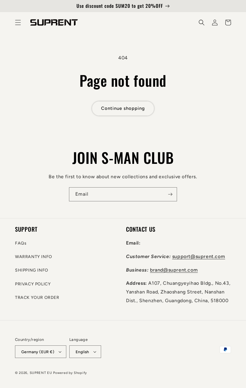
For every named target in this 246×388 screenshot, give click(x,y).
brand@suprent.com (174, 270)
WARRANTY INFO (33, 256)
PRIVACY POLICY (33, 284)
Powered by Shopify (70, 373)
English (82, 352)
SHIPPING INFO (31, 270)
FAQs (20, 243)
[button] (18, 22)
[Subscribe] (170, 194)
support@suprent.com (198, 256)
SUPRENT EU (41, 373)
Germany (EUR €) (37, 352)
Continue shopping (123, 108)
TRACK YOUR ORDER (37, 297)
